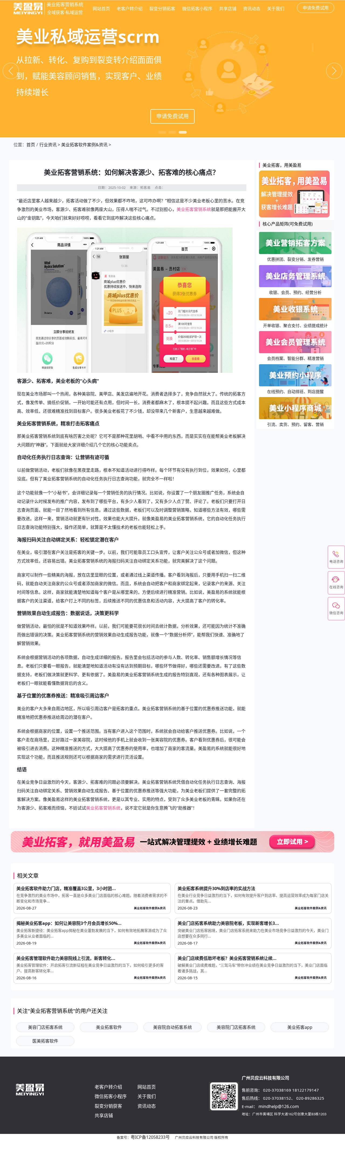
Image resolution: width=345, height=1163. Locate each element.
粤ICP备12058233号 (150, 1137)
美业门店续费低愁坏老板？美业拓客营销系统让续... (227, 958)
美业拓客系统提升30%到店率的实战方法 (216, 888)
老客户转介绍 (130, 9)
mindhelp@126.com (278, 1106)
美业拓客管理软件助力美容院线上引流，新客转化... (65, 958)
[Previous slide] (11, 71)
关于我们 (275, 9)
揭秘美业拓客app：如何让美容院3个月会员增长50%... (69, 923)
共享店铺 (227, 9)
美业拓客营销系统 (194, 209)
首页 (30, 145)
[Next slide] (334, 71)
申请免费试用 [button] (316, 8)
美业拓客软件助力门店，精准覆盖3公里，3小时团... (66, 888)
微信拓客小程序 (197, 9)
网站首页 (101, 9)
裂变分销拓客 (162, 9)
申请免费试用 (172, 116)
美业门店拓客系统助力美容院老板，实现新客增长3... (228, 923)
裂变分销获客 (108, 1106)
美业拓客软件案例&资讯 (84, 145)
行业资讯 (48, 145)
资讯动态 (251, 9)
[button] (162, 132)
